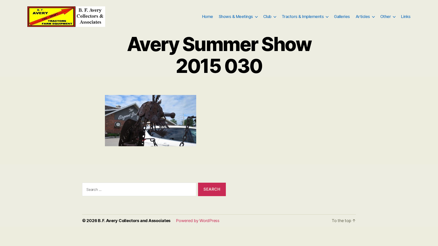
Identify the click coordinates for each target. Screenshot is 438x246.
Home (207, 16)
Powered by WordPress (197, 220)
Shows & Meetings (236, 16)
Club (267, 16)
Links (406, 16)
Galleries (342, 16)
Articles (363, 16)
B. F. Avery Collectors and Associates (134, 220)
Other (385, 16)
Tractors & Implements (303, 16)
